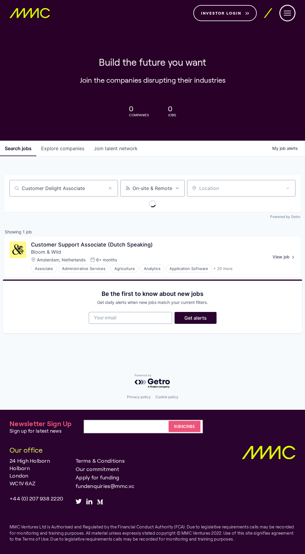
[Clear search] (110, 188)
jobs (18, 148)
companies (62, 148)
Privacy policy (139, 397)
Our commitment (97, 469)
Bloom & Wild (46, 252)
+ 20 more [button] (223, 268)
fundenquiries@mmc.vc (105, 486)
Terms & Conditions (100, 460)
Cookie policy (166, 397)
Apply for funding (97, 477)
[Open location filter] (287, 188)
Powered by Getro (285, 216)
